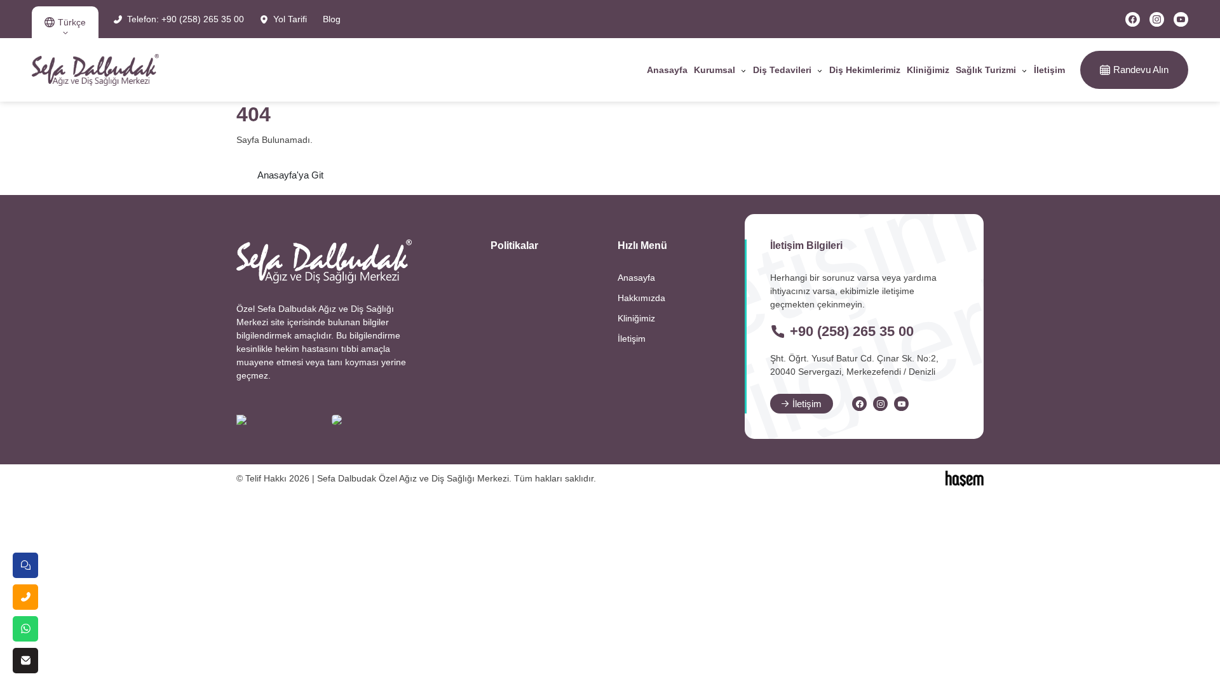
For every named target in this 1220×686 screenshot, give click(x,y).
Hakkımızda (641, 298)
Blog (332, 19)
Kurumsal (714, 70)
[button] (65, 22)
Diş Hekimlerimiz (864, 70)
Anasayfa (667, 70)
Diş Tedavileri (782, 70)
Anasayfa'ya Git (290, 175)
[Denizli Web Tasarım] (965, 478)
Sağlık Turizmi (986, 70)
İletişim (1049, 70)
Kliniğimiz (928, 70)
